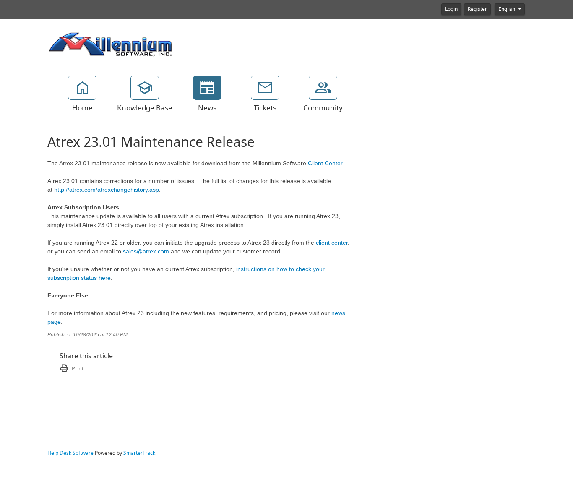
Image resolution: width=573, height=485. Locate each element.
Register (477, 9)
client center (332, 242)
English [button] (507, 9)
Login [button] (451, 9)
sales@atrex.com (146, 251)
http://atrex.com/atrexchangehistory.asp (106, 189)
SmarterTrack (139, 453)
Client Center (325, 163)
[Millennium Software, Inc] (110, 43)
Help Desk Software (70, 453)
